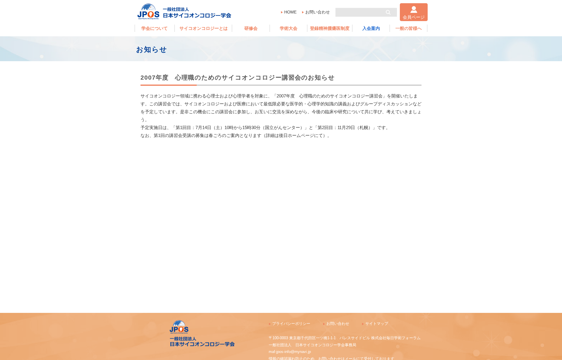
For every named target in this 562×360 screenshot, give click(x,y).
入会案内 (371, 28)
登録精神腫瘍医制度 (329, 28)
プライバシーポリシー (291, 323)
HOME (290, 12)
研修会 (251, 28)
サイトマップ (376, 323)
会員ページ (414, 17)
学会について (154, 28)
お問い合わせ (317, 12)
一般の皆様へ (408, 28)
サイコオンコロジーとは (203, 28)
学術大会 (288, 28)
